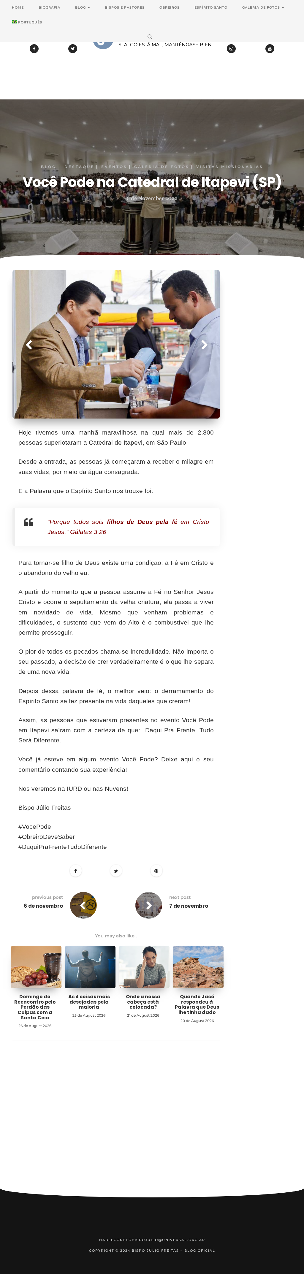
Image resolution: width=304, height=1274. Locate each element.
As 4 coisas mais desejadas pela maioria (89, 1001)
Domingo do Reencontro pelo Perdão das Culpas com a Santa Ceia (35, 1007)
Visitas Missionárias (229, 167)
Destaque (79, 167)
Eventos (114, 167)
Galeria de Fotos (261, 7)
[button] (28, 344)
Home (18, 7)
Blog (81, 7)
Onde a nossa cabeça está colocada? (143, 1001)
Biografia (49, 7)
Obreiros (169, 7)
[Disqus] (116, 1123)
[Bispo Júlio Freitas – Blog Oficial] (152, 55)
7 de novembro (188, 905)
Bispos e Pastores (125, 7)
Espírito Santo (210, 7)
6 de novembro (43, 905)
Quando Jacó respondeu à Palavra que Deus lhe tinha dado (197, 1004)
